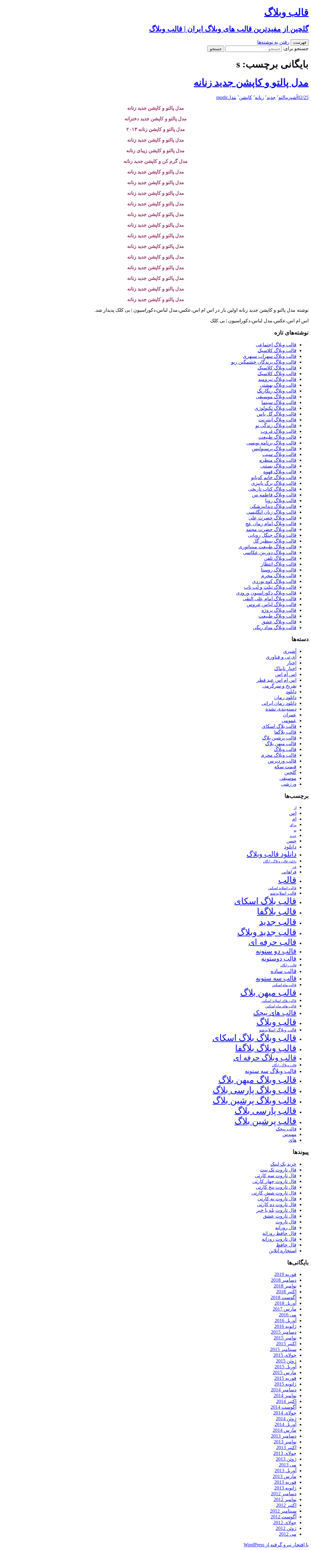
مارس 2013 (284, 1476)
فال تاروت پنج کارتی (276, 1187)
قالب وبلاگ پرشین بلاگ (254, 1100)
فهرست (299, 42)
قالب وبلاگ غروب (278, 431)
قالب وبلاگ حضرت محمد (271, 529)
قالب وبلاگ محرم (278, 575)
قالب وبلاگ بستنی (278, 465)
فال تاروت (285, 1221)
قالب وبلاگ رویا (280, 500)
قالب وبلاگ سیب (279, 454)
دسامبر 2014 (283, 1389)
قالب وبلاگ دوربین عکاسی (269, 552)
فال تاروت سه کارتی (275, 1175)
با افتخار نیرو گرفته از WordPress (276, 1544)
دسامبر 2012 (283, 1493)
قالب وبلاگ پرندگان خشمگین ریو (263, 362)
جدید (271, 97)
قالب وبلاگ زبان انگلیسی (271, 512)
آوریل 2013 (285, 1470)
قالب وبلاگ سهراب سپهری (269, 356)
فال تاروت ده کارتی (276, 1204)
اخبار (291, 662)
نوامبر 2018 (285, 1285)
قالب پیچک (286, 1128)
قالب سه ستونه (276, 978)
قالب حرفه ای (272, 942)
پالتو (283, 97)
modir (221, 97)
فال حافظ (286, 1244)
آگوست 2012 (283, 1516)
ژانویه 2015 (285, 1384)
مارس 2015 (284, 1372)
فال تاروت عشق (279, 1216)
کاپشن (245, 97)
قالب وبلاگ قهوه (279, 471)
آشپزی (292, 97)
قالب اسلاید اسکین (282, 888)
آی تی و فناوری (281, 657)
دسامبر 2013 (283, 1436)
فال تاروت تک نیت (278, 1169)
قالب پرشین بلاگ (279, 737)
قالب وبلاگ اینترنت (277, 419)
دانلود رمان (285, 697)
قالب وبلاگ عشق (278, 621)
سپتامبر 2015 (283, 1349)
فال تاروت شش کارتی (273, 1192)
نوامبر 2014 (285, 1395)
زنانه (259, 97)
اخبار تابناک (285, 668)
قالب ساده (283, 971)
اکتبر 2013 (286, 1447)
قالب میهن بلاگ (280, 743)
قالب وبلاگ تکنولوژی (275, 408)
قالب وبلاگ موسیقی (276, 396)
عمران (289, 714)
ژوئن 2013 (286, 1459)
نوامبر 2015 (285, 1337)
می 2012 (287, 1534)
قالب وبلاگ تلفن (280, 558)
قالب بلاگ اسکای (279, 726)
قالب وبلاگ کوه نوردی (274, 581)
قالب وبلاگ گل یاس (276, 414)
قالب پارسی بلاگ (265, 1111)
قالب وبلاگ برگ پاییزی (273, 483)
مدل (231, 97)
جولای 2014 (284, 1412)
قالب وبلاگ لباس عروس (271, 604)
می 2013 (287, 1464)
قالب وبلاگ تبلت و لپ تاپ (270, 587)
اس (292, 813)
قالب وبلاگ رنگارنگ (276, 390)
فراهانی (289, 871)
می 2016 (287, 1314)
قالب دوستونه (278, 958)
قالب (287, 880)
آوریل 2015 (285, 1366)
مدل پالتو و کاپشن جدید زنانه (251, 82)
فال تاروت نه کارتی (277, 1198)
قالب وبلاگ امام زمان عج (270, 523)
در (294, 866)
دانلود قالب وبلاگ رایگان (279, 861)
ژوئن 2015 (286, 1360)
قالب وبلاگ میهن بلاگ (257, 1080)
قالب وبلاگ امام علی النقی (269, 598)
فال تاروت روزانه (279, 1239)
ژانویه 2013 (285, 1487)
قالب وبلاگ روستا (278, 569)
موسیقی (287, 778)
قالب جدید (277, 922)
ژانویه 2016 (285, 1326)
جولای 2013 (284, 1453)
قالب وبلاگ (285, 749)
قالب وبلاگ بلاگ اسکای (254, 1038)
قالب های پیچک (274, 1013)
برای (293, 825)
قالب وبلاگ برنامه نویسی (271, 442)
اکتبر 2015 (286, 1343)
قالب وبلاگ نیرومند (277, 379)
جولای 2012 (284, 1522)
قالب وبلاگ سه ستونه (270, 1071)
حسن (291, 840)
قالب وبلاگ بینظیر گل (274, 541)
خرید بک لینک (283, 1164)
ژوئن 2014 (286, 1418)
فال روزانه (285, 1227)
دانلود (291, 691)
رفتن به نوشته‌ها (273, 42)
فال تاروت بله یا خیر (276, 1210)
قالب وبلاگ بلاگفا (265, 1048)
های (292, 1140)
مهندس (289, 1134)
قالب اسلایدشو (283, 893)
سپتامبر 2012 (283, 1511)
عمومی (289, 720)
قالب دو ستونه (276, 951)
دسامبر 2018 (283, 1280)
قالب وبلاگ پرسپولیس (274, 448)
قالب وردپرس (282, 760)
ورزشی (288, 784)
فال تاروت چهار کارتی (274, 1181)
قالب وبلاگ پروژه (278, 610)
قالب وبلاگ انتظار (278, 564)
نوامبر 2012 (285, 1499)
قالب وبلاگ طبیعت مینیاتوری (267, 546)
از (295, 808)
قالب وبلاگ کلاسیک (277, 350)
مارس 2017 (284, 1309)
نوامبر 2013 (285, 1441)
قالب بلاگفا (285, 732)
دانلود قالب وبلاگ (271, 854)
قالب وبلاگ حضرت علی (272, 517)
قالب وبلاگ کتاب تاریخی (272, 489)
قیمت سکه (285, 766)
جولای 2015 (284, 1355)
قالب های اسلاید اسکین (278, 1001)
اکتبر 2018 (286, 1291)
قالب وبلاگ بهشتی (278, 385)
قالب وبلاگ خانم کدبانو (273, 477)
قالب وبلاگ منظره (277, 460)
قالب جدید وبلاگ (266, 932)
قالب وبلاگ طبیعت (277, 437)
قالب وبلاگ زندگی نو (275, 425)
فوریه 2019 (285, 1274)
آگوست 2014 (283, 1407)
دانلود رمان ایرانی (278, 703)
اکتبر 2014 (286, 1401)
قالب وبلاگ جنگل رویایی (272, 535)
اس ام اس (285, 674)
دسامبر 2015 (283, 1332)
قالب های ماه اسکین (280, 1006)
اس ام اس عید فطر (276, 680)
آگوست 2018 (283, 1297)
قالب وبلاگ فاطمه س (274, 494)
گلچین (290, 772)
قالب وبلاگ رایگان (284, 1065)
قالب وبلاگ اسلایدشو (277, 1029)
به (295, 830)
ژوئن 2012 (286, 1528)
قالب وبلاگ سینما (278, 402)
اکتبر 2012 (286, 1505)
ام (294, 818)
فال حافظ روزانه (279, 1233)
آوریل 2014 (285, 1424)
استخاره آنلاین (282, 1250)
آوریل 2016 (285, 1320)
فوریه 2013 (285, 1482)
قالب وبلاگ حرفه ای (264, 1058)
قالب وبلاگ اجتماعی (276, 344)
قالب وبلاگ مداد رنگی (274, 627)
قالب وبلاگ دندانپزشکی (273, 506)
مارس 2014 (284, 1430)
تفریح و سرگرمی (279, 685)
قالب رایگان (288, 965)
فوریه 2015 (285, 1378)
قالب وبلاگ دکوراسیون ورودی (266, 592)
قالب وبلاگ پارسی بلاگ (254, 1090)
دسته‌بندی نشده (280, 709)
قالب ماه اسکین (284, 985)
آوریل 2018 (285, 1303)
